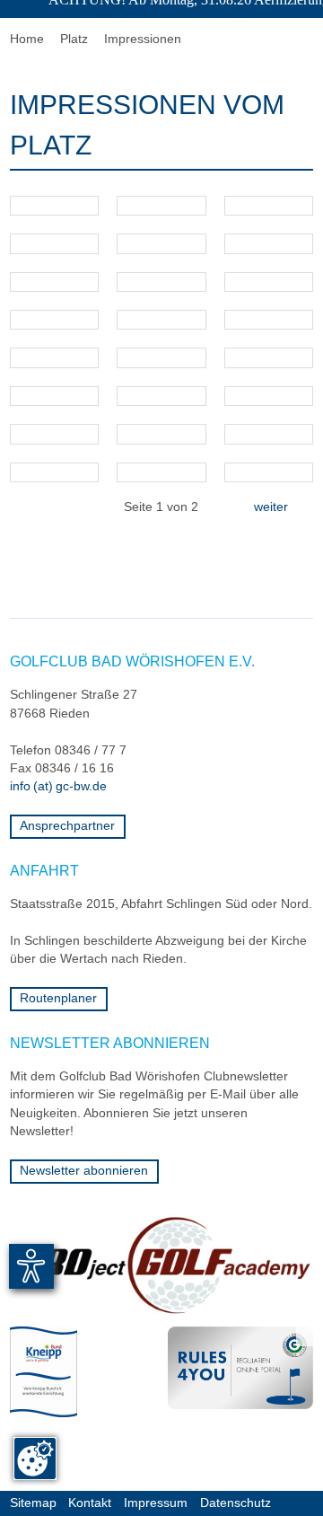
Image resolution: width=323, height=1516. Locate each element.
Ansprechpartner (67, 826)
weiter (277, 507)
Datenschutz (235, 1503)
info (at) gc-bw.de (58, 786)
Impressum (156, 1503)
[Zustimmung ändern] (35, 1458)
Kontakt (89, 1503)
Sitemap (33, 1503)
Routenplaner (58, 998)
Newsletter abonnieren (84, 1170)
